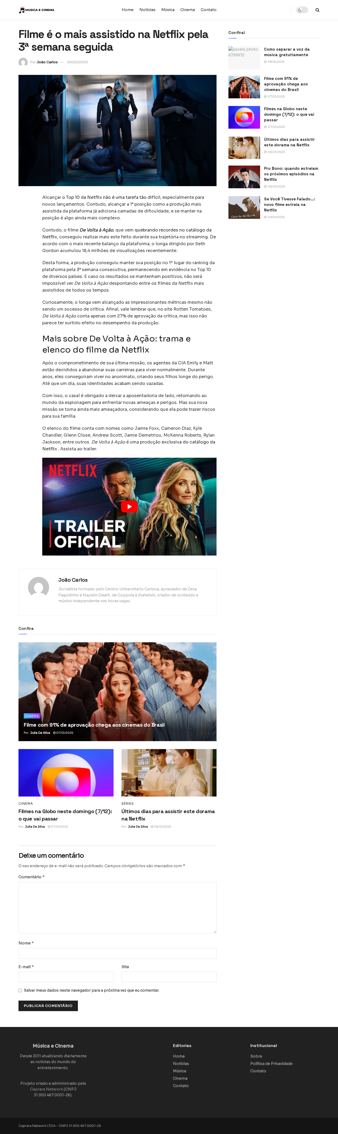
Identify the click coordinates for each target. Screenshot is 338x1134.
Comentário (31, 876)
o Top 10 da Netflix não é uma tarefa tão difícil (111, 197)
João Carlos (47, 62)
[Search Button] (318, 10)
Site (125, 966)
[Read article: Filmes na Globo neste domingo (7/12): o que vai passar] (66, 773)
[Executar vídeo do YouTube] (129, 507)
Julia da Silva (40, 733)
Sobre (256, 1056)
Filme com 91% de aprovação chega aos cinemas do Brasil (94, 724)
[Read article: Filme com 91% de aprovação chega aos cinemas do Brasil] (117, 691)
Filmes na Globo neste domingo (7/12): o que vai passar (289, 114)
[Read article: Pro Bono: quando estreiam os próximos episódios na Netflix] (244, 177)
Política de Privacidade (271, 1063)
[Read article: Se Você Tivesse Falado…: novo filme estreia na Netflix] (244, 207)
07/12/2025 (64, 733)
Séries (127, 803)
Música (168, 9)
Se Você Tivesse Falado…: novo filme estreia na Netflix (289, 204)
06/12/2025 (162, 826)
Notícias (147, 9)
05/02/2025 (77, 62)
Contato (209, 9)
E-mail (26, 966)
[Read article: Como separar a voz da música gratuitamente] (244, 57)
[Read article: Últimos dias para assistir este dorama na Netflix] (169, 773)
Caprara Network (46, 1089)
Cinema (187, 9)
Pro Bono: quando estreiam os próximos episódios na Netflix (291, 174)
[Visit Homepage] (51, 10)
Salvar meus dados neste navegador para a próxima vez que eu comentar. (91, 990)
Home (128, 9)
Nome (26, 942)
